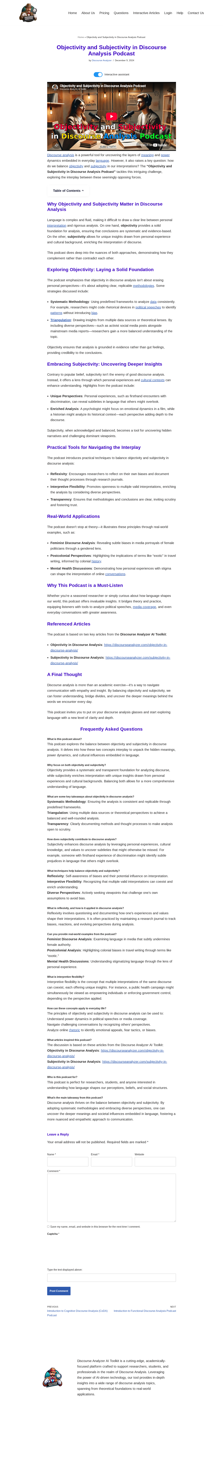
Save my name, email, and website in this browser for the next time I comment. (95, 1226)
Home (72, 13)
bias (94, 313)
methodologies (143, 285)
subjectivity (98, 166)
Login (168, 13)
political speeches (148, 307)
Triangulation (60, 320)
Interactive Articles (146, 13)
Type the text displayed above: (64, 1269)
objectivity (76, 166)
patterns (56, 313)
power (165, 155)
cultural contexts (153, 380)
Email (95, 1154)
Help (180, 13)
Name (51, 1154)
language (102, 160)
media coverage (144, 607)
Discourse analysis (60, 155)
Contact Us (196, 13)
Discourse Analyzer (102, 60)
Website (139, 1154)
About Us (88, 13)
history (96, 561)
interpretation (56, 225)
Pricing (104, 13)
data (153, 302)
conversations (115, 574)
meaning (147, 155)
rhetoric (74, 1030)
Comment (53, 1171)
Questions (121, 13)
